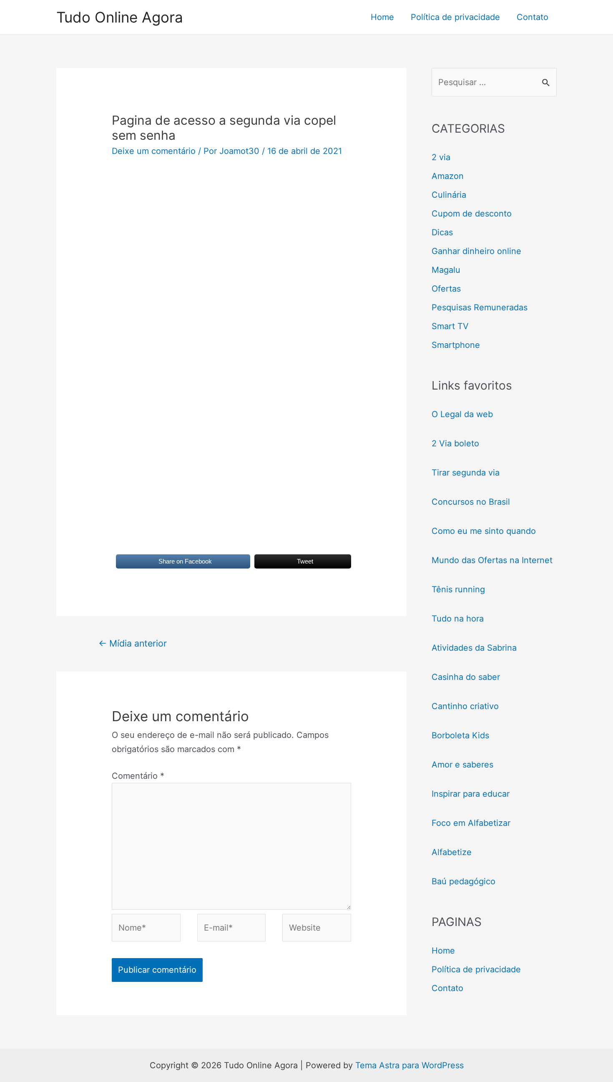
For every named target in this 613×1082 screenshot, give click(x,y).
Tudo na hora (458, 619)
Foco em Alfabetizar (471, 823)
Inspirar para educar (471, 794)
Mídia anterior (132, 643)
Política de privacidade (455, 17)
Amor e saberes (462, 765)
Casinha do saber (466, 677)
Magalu (446, 270)
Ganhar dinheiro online (476, 251)
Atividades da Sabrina (474, 648)
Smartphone (456, 345)
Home (382, 17)
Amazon (448, 176)
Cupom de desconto (472, 214)
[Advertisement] (231, 236)
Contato (532, 17)
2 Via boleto (455, 443)
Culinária (449, 195)
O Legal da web (462, 414)
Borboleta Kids (460, 735)
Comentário (138, 776)
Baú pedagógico (463, 881)
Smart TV (450, 326)
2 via (441, 157)
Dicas (442, 232)
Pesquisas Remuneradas (480, 307)
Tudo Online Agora (119, 17)
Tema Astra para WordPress (409, 1065)
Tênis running (458, 589)
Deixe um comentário (154, 151)
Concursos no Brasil (471, 502)
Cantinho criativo (465, 706)
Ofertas (446, 289)
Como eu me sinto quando (484, 531)
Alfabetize (452, 852)
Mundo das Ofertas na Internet (492, 560)
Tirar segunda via (467, 473)
